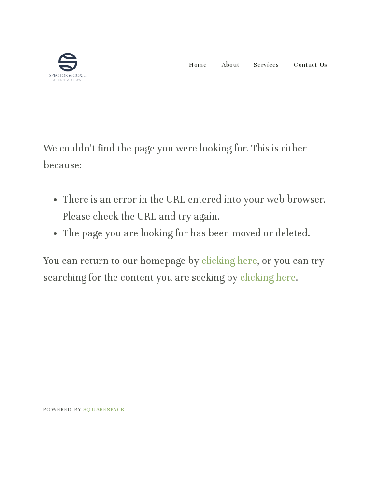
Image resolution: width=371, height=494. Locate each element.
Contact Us (311, 65)
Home (198, 65)
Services (266, 65)
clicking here (229, 261)
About (231, 65)
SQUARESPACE (103, 409)
